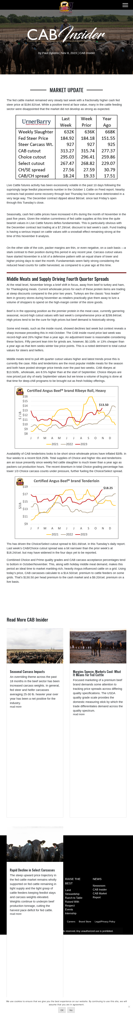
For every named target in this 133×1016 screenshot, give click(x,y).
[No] (129, 1006)
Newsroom (99, 885)
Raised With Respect (72, 903)
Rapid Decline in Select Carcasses (32, 870)
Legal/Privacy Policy (105, 921)
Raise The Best (72, 881)
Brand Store (85, 921)
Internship (70, 913)
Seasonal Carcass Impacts (27, 671)
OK (61, 1010)
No (71, 1010)
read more (16, 706)
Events (69, 909)
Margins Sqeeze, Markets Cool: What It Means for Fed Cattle (97, 673)
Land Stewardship (72, 892)
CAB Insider (87, 53)
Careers (71, 921)
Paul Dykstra (50, 53)
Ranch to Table (73, 897)
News (97, 879)
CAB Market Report (100, 895)
